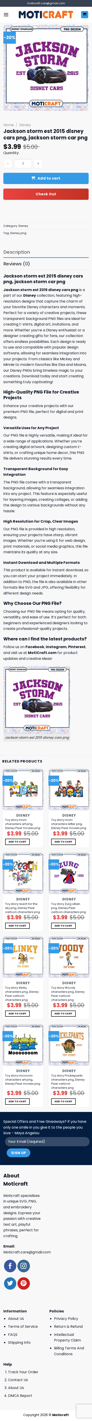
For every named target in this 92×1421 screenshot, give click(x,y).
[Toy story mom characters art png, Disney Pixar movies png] (23, 789)
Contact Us (18, 1379)
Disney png (18, 233)
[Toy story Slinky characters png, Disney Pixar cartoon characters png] (23, 957)
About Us (16, 1318)
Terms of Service (23, 1326)
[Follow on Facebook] (10, 1266)
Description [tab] (16, 252)
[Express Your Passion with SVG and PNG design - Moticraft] (46, 14)
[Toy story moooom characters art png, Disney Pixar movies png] (23, 1045)
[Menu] (6, 14)
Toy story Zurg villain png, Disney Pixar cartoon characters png (68, 908)
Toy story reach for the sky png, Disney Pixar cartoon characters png (22, 908)
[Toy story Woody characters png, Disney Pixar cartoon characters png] (69, 957)
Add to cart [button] (17, 841)
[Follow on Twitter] (10, 1283)
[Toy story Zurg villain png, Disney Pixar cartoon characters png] (69, 873)
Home (8, 125)
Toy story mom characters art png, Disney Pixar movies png (22, 824)
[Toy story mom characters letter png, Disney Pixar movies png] (69, 789)
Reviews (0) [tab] (16, 264)
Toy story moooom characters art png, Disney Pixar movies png (22, 1080)
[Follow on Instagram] (23, 1266)
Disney (25, 125)
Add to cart (49, 178)
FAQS (12, 1334)
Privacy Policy (66, 1318)
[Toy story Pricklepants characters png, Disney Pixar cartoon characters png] (69, 1045)
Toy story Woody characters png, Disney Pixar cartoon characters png (68, 994)
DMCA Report (20, 1395)
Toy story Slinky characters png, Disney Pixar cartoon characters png (22, 994)
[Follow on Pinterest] (23, 1283)
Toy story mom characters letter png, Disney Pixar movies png (68, 824)
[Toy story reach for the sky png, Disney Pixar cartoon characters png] (23, 873)
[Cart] (84, 14)
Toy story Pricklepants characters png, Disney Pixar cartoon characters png (68, 1082)
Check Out (46, 194)
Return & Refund (68, 1326)
